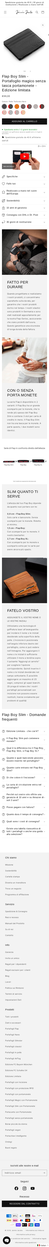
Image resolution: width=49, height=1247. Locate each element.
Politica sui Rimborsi (14, 988)
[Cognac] (17, 106)
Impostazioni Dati (13, 1000)
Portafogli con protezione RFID (19, 1088)
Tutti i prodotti (12, 1017)
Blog (7, 976)
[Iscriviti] (44, 1173)
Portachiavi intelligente (15, 1136)
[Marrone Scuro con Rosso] (4, 112)
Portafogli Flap (12, 1029)
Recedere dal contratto (24, 1203)
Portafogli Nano (12, 1034)
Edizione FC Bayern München (18, 1064)
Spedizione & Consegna (16, 911)
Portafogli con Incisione (16, 1082)
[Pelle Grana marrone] (23, 106)
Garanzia (9, 952)
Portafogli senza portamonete (19, 1118)
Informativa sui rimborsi (35, 1230)
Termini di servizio (13, 994)
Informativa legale (39, 1238)
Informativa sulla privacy (25, 1234)
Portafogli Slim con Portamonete (20, 1106)
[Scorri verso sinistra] (19, 71)
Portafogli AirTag (13, 1058)
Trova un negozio (13, 888)
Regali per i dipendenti (15, 964)
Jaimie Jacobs (17, 1230)
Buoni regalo (11, 1148)
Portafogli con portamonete (18, 1094)
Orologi (8, 1142)
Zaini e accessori (13, 1023)
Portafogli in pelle (13, 1052)
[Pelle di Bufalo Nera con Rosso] (10, 112)
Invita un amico (12, 958)
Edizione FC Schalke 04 (16, 1070)
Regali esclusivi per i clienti (17, 970)
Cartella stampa (12, 876)
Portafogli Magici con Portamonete (21, 1100)
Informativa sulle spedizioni (25, 1242)
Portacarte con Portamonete (18, 1112)
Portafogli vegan (13, 1130)
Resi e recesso (12, 917)
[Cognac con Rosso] (23, 112)
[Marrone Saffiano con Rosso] (42, 106)
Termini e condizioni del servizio (17, 1238)
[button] (5, 12)
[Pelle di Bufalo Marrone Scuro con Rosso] (17, 112)
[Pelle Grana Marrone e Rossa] (29, 106)
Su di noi (9, 929)
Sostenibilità (11, 871)
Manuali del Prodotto (14, 923)
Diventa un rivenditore (15, 883)
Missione (9, 865)
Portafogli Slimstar (13, 1040)
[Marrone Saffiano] (35, 106)
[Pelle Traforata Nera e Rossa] (10, 106)
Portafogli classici (13, 1046)
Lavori (8, 982)
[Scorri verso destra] (30, 71)
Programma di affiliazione (17, 894)
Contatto (9, 935)
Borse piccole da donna (16, 1124)
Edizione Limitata (13, 1076)
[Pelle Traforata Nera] (4, 106)
